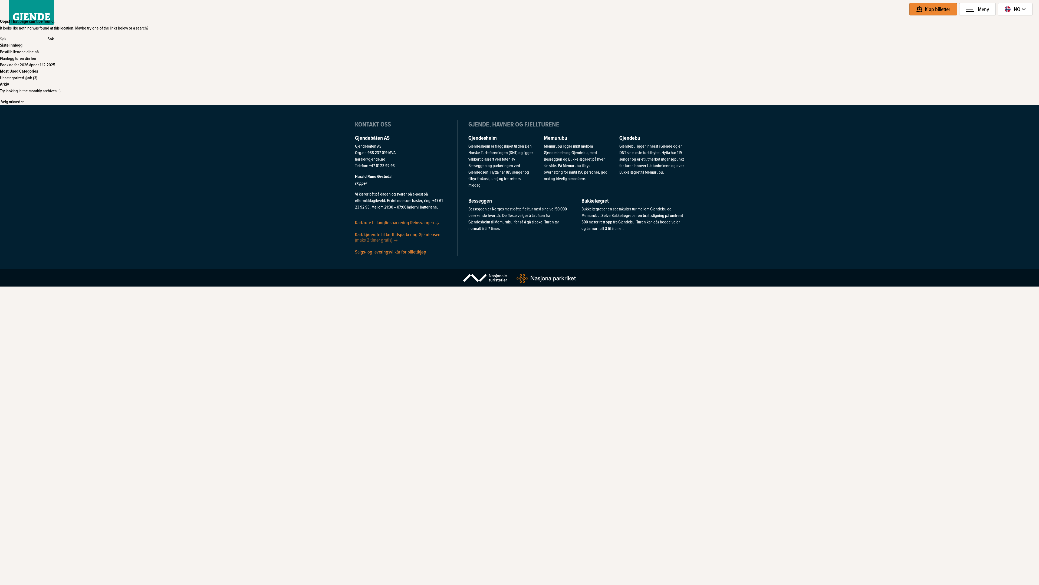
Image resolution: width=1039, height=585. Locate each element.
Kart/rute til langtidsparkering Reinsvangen (395, 222)
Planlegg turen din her (18, 58)
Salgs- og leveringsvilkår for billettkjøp (390, 251)
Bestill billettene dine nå (19, 52)
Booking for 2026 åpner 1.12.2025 (27, 65)
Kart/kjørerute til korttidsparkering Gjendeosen (397, 237)
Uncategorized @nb (16, 78)
